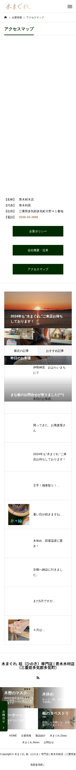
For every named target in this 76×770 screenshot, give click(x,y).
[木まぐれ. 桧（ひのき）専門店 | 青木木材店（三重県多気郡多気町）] (17, 6)
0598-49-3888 (28, 217)
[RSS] (38, 678)
